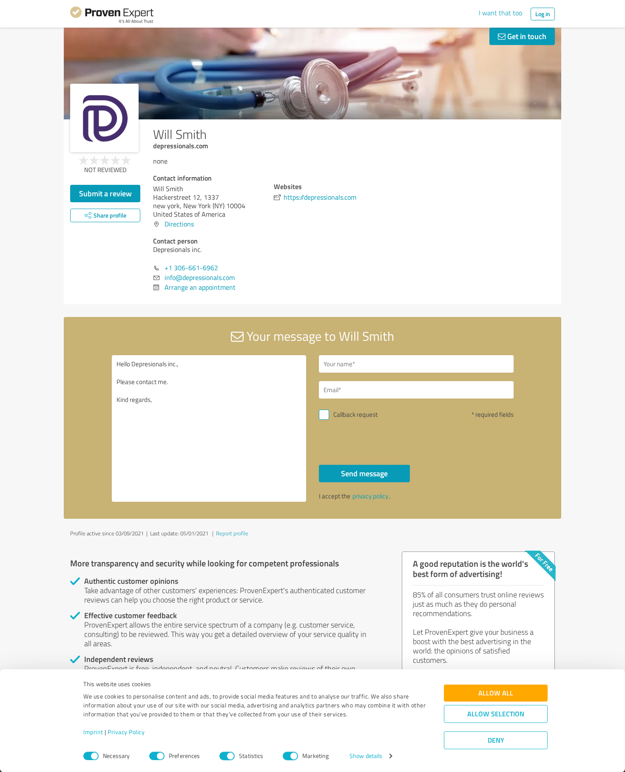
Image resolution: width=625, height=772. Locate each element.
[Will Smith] (104, 118)
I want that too (500, 12)
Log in (542, 14)
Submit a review (105, 193)
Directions (179, 224)
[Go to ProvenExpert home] (111, 16)
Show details (365, 756)
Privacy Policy (126, 732)
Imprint (93, 732)
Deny (496, 740)
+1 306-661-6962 (191, 267)
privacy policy (370, 496)
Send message (364, 473)
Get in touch (526, 36)
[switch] (157, 756)
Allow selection (495, 714)
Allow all (495, 693)
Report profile (232, 533)
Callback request (355, 414)
